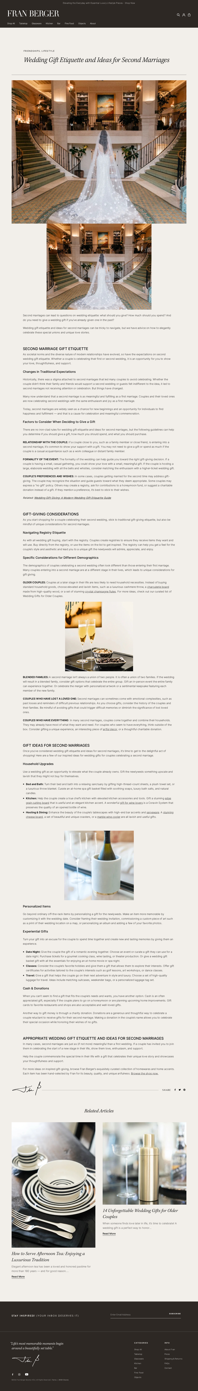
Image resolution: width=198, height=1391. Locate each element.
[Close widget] (156, 674)
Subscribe (123, 711)
